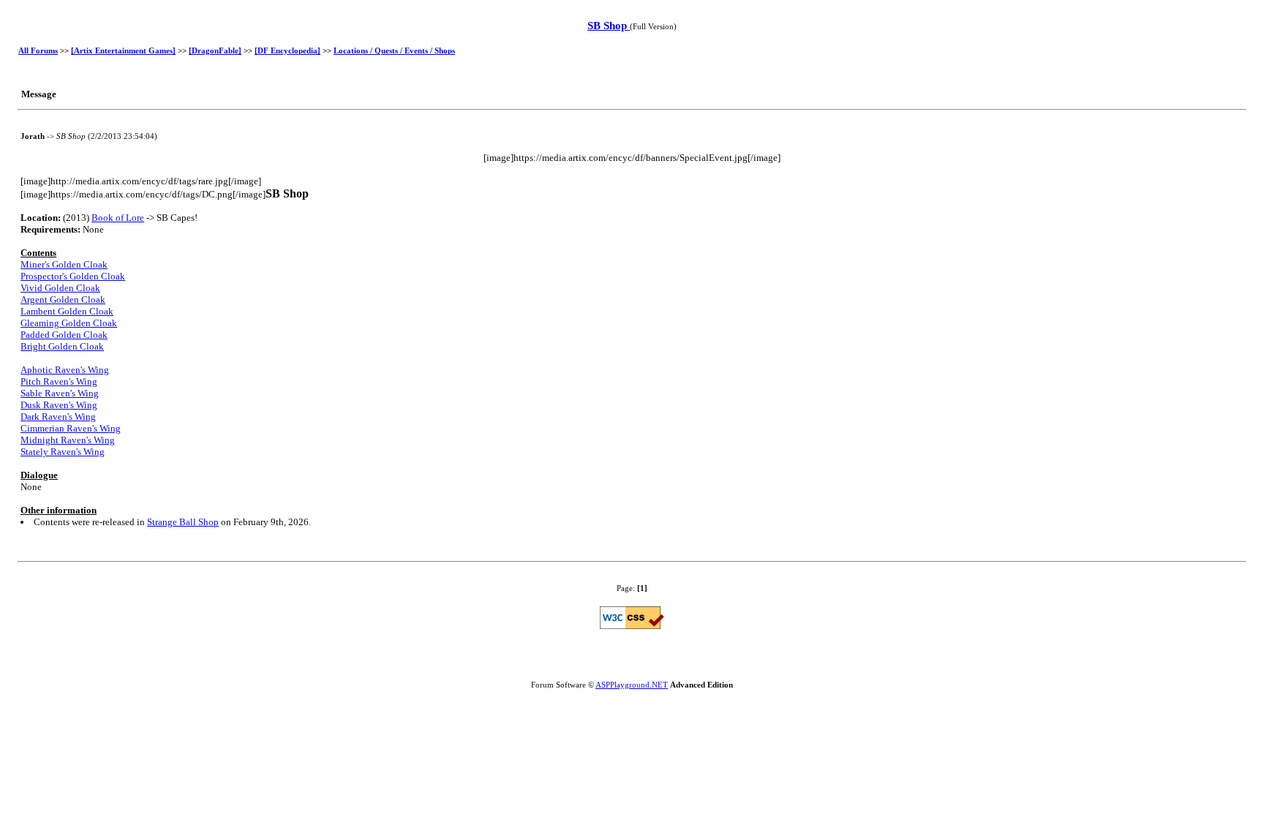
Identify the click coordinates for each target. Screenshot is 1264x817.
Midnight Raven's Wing (67, 439)
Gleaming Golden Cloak (68, 322)
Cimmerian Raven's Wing (70, 428)
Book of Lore (117, 217)
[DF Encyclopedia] (287, 50)
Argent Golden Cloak (62, 299)
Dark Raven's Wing (58, 416)
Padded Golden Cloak (64, 334)
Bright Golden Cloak (62, 346)
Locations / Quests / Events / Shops (394, 50)
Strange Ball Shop (183, 521)
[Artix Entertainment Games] (123, 50)
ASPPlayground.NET (631, 684)
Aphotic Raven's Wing (64, 369)
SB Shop (608, 25)
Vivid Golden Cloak (60, 287)
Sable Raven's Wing (59, 393)
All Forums (38, 50)
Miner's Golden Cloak (64, 264)
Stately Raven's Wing (62, 451)
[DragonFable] (215, 50)
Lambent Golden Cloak (66, 311)
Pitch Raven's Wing (58, 381)
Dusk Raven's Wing (58, 404)
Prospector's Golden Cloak (72, 276)
